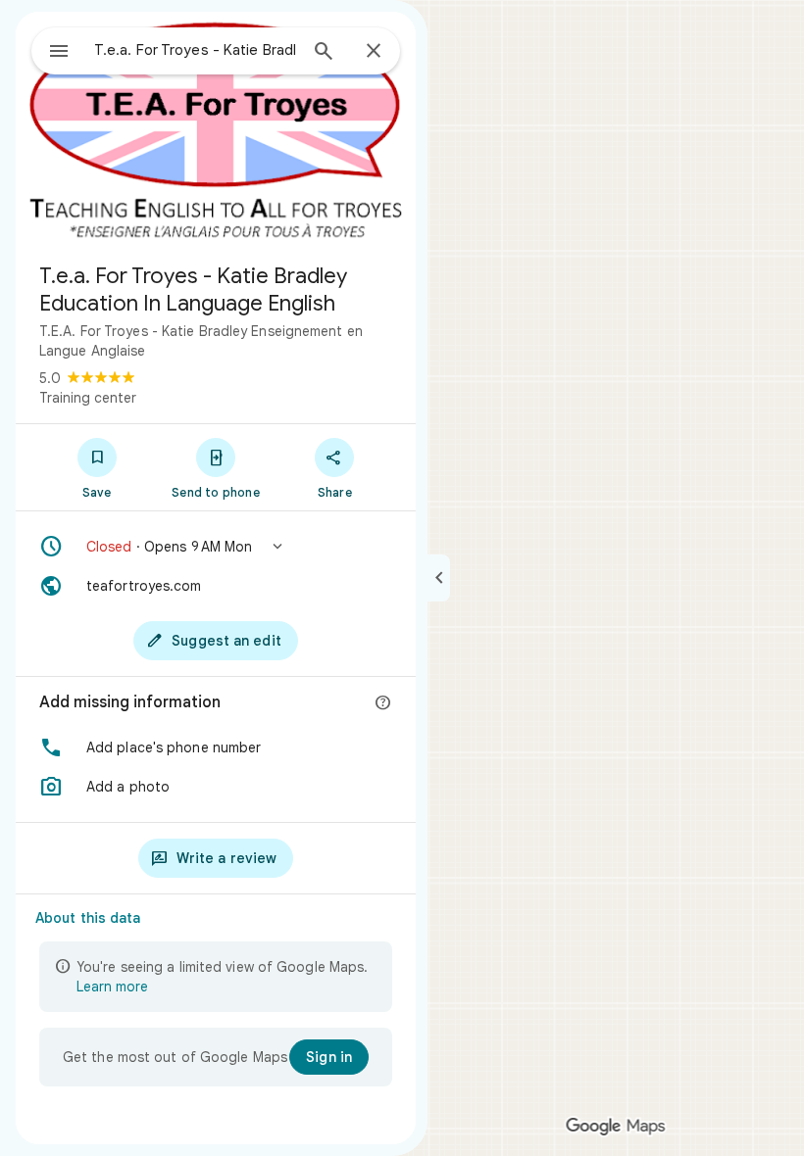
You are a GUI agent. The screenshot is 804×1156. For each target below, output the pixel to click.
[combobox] (195, 50)
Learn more (112, 986)
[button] (216, 546)
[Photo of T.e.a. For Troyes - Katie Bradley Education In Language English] (216, 129)
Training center (87, 398)
